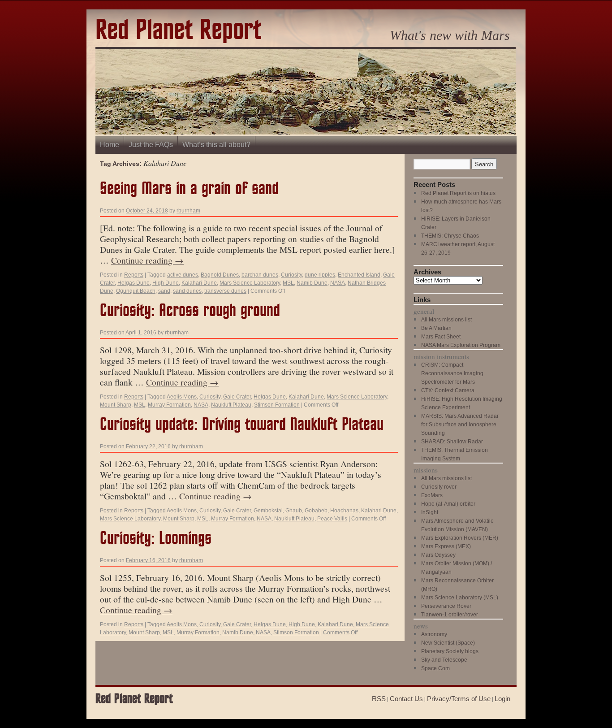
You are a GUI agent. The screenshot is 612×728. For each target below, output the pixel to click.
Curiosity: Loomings (155, 538)
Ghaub (293, 510)
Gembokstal (268, 510)
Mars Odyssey (438, 555)
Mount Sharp (115, 405)
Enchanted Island (359, 275)
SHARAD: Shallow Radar (452, 441)
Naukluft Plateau (231, 405)
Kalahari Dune (199, 283)
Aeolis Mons (182, 397)
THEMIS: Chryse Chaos (450, 236)
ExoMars (432, 495)
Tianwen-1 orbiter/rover (449, 614)
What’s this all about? (216, 144)
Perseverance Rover (446, 606)
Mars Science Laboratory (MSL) (459, 597)
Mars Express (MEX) (446, 546)
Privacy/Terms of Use (459, 698)
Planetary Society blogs (449, 651)
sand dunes (187, 291)
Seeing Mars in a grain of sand (189, 189)
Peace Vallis (332, 519)
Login (502, 698)
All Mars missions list (446, 319)
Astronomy (434, 634)
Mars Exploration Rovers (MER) (459, 538)
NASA (337, 283)
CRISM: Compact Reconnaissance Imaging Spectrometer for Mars (452, 373)
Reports (133, 275)
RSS (379, 698)
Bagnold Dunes (220, 275)
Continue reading (147, 260)
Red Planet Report (178, 30)
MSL (288, 283)
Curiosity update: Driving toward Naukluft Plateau (242, 425)
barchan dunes (259, 275)
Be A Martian (436, 328)
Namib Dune (312, 283)
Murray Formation (169, 405)
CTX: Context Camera (447, 390)
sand (164, 291)
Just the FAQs (151, 144)
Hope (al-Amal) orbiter (448, 504)
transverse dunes (225, 291)
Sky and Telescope (444, 660)
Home (109, 144)
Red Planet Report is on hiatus (458, 193)
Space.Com (435, 668)
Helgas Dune (133, 283)
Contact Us (406, 698)
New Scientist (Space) (448, 643)
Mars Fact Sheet (441, 337)
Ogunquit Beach (135, 291)
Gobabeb (316, 510)
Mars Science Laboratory (250, 283)
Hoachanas (344, 510)
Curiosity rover (439, 487)
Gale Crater (237, 397)
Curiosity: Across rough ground (190, 311)
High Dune (165, 283)
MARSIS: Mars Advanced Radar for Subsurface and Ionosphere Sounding (460, 424)
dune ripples (320, 275)
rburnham (188, 211)
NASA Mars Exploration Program (460, 345)
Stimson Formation (277, 405)
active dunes (182, 275)
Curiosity (291, 275)
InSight (429, 512)
